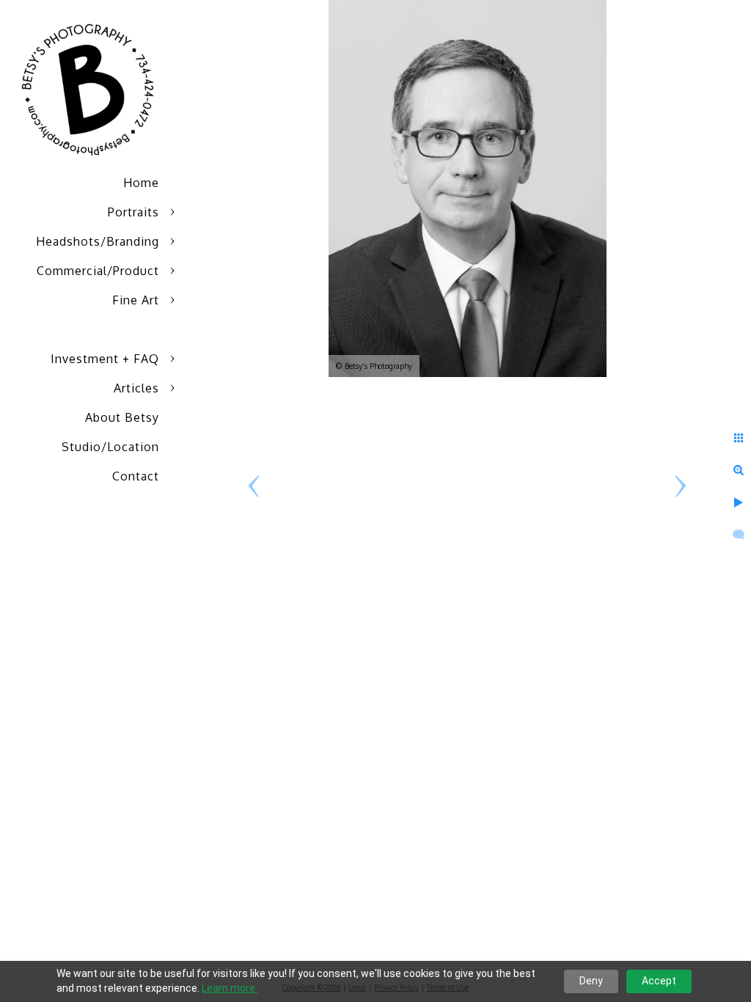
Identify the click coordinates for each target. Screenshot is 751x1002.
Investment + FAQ (105, 358)
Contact (135, 476)
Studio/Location (110, 446)
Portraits (133, 212)
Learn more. (229, 988)
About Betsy (122, 417)
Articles (136, 388)
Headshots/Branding (97, 241)
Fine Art (135, 300)
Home (141, 182)
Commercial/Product (98, 270)
